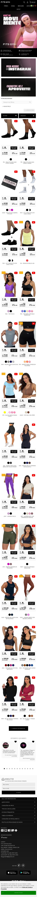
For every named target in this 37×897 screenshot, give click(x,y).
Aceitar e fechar (18, 892)
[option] (18, 29)
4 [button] (12, 768)
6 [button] (17, 768)
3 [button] (21, 46)
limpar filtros (30, 110)
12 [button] (33, 768)
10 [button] (27, 768)
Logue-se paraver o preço (14, 148)
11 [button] (30, 768)
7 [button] (20, 768)
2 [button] (18, 46)
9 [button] (25, 768)
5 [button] (14, 768)
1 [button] (16, 46)
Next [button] (35, 753)
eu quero (18, 792)
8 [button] (22, 768)
